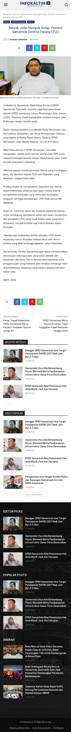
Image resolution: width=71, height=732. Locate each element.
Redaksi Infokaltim (18, 39)
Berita (16, 14)
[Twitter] (37, 48)
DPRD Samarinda (18, 22)
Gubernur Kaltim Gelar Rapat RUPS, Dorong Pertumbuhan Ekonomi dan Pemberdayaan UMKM (44, 689)
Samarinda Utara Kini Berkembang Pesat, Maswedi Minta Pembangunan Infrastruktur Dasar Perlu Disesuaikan (45, 371)
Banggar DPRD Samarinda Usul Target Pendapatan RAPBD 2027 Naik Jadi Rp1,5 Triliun (45, 353)
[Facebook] (29, 48)
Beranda (7, 14)
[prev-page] (5, 403)
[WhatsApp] (52, 48)
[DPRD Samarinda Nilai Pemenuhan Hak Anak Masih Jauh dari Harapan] (13, 391)
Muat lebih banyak (34, 494)
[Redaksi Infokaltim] (5, 39)
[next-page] (11, 403)
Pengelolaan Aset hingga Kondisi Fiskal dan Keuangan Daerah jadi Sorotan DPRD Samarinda (46, 479)
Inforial (31, 22)
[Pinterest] (44, 48)
